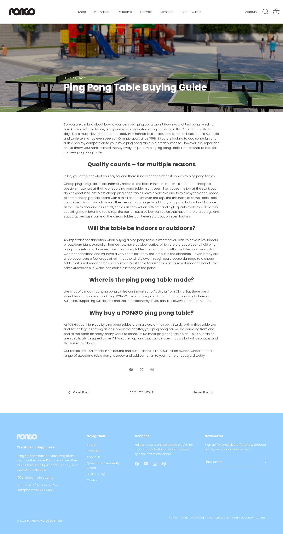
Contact (93, 480)
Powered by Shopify (50, 520)
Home (173, 517)
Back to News (142, 392)
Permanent (102, 12)
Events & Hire (191, 12)
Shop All (93, 451)
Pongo (31, 520)
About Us (93, 457)
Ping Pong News (201, 517)
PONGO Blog (96, 474)
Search (92, 444)
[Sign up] (264, 462)
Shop (82, 12)
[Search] (265, 11)
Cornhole (166, 12)
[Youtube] (146, 463)
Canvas (146, 12)
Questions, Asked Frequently (234, 517)
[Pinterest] (164, 463)
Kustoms (125, 12)
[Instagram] (155, 463)
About (184, 517)
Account (251, 12)
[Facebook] (137, 463)
